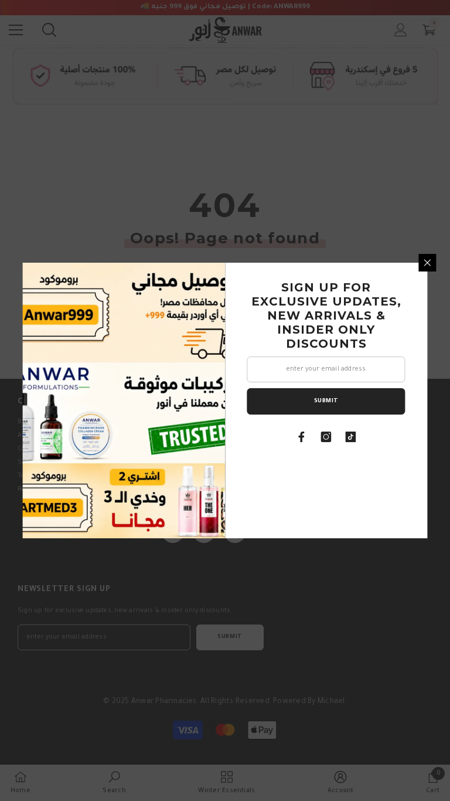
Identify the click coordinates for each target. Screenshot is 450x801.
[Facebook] (301, 437)
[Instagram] (326, 437)
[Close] (428, 262)
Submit (326, 401)
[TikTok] (351, 437)
